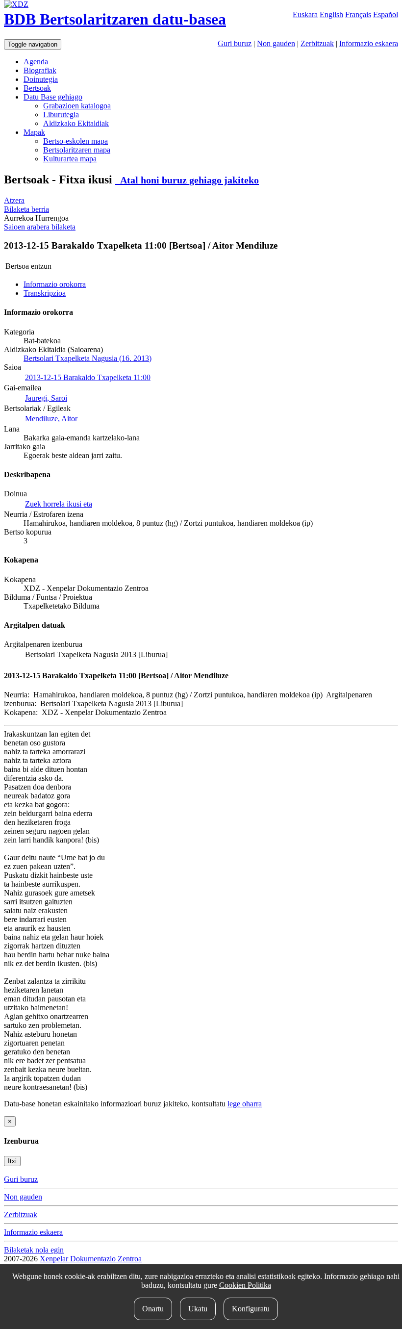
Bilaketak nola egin (34, 1250)
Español (385, 14)
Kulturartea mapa (70, 158)
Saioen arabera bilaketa (39, 227)
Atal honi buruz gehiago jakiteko (187, 180)
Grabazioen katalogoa (77, 106)
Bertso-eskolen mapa (75, 141)
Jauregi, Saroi (46, 398)
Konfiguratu (251, 1308)
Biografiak (40, 70)
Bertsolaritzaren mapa (76, 150)
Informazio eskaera (368, 43)
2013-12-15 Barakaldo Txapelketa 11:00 (88, 377)
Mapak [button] (34, 132)
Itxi (12, 1161)
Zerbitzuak (317, 43)
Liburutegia (61, 114)
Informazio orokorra (55, 284)
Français (358, 14)
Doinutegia (41, 79)
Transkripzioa (45, 293)
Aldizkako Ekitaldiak (76, 123)
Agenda (36, 61)
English (331, 14)
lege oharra (244, 1103)
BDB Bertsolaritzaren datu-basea (115, 19)
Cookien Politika (245, 1285)
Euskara (305, 14)
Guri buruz (234, 43)
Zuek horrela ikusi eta (58, 504)
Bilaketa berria (26, 209)
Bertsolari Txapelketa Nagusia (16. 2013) (87, 358)
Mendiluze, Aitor (51, 418)
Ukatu (197, 1308)
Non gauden (276, 43)
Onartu (153, 1308)
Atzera (14, 200)
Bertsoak (37, 88)
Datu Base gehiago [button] (53, 97)
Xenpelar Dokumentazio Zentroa (91, 1258)
